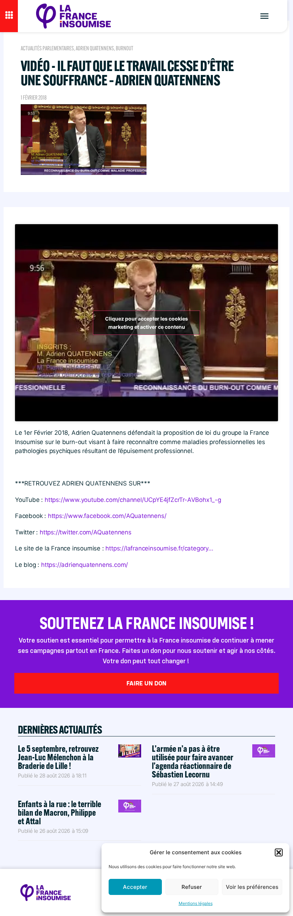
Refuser (192, 887)
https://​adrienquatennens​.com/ (84, 564)
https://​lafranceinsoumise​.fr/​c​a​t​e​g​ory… (159, 548)
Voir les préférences (252, 887)
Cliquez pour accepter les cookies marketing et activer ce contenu (146, 323)
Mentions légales (196, 903)
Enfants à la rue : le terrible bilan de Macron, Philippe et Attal (59, 812)
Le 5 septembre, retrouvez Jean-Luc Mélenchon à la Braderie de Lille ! (58, 757)
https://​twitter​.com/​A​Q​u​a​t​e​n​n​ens (85, 532)
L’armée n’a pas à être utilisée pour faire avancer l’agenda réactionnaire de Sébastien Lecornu (192, 761)
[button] (278, 852)
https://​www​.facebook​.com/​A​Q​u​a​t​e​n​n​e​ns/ (107, 515)
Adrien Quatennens (95, 48)
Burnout (124, 48)
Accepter (135, 887)
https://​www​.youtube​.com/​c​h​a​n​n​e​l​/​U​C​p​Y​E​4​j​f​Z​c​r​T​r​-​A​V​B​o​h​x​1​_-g (133, 499)
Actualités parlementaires (47, 48)
